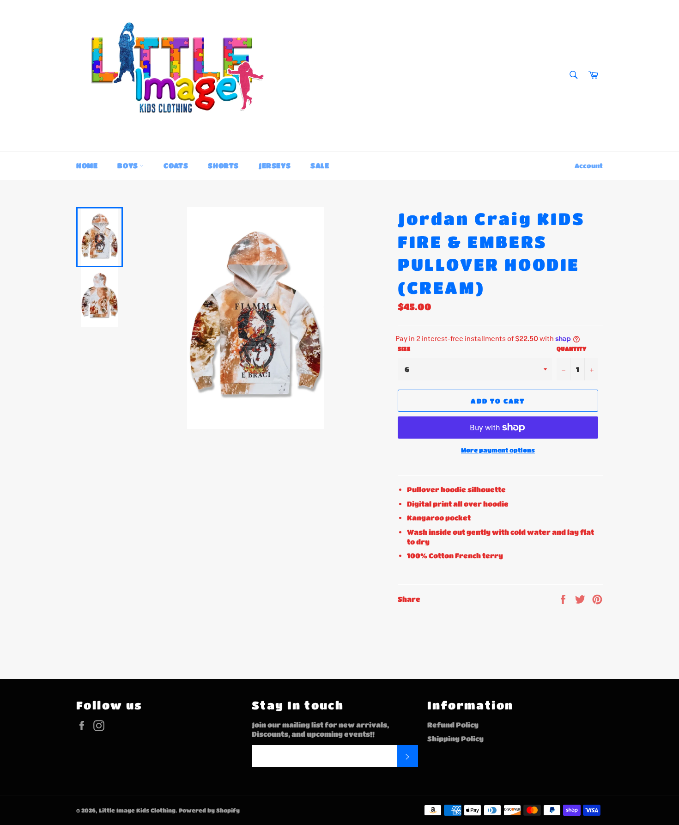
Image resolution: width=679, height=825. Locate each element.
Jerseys (275, 165)
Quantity (571, 348)
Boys (128, 165)
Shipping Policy (455, 738)
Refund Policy (453, 725)
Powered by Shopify (209, 810)
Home (86, 165)
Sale (319, 165)
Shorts (223, 165)
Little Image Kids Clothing (137, 810)
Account (589, 165)
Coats (176, 165)
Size (404, 348)
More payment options (498, 449)
